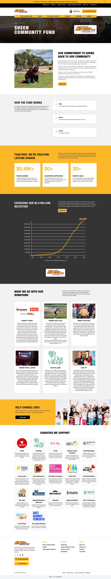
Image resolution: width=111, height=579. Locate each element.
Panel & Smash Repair (26, 16)
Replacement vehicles (53, 16)
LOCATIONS (82, 551)
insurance (67, 16)
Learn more (74, 1)
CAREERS (81, 549)
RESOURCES (64, 551)
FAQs (64, 572)
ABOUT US (82, 545)
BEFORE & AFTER (65, 549)
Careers (89, 16)
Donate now (62, 210)
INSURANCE (64, 545)
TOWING (40, 16)
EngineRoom (59, 576)
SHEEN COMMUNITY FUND (67, 547)
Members (87, 572)
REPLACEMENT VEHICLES (49, 549)
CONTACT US (82, 547)
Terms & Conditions (79, 572)
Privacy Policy (70, 572)
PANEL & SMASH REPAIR (49, 545)
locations (78, 16)
